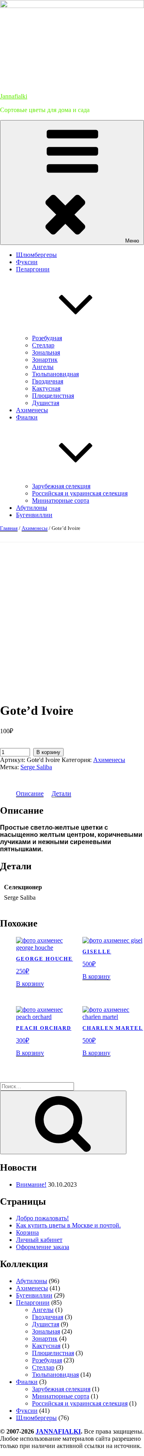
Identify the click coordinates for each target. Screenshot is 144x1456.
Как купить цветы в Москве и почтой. (68, 1225)
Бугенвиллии (34, 514)
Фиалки (27, 1381)
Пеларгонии (33, 1302)
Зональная (46, 352)
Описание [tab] (30, 793)
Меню (132, 241)
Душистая (45, 402)
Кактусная (46, 388)
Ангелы (43, 366)
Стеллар (43, 345)
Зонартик (45, 359)
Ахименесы (32, 410)
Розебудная (47, 338)
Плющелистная (53, 395)
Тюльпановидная (55, 374)
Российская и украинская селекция (80, 493)
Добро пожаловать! (42, 1218)
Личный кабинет (39, 1239)
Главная (9, 528)
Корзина (27, 1232)
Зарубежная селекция (61, 486)
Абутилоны (31, 507)
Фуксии (27, 262)
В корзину (48, 752)
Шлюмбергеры (36, 254)
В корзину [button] (30, 983)
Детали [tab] (61, 793)
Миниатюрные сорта (60, 500)
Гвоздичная (47, 381)
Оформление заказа (42, 1246)
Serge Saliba (36, 767)
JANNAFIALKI (58, 1431)
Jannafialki (13, 96)
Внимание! (31, 1184)
